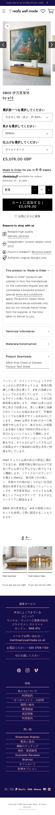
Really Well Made (30, 804)
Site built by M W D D (27, 809)
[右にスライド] (52, 45)
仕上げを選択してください (21, 142)
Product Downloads (18, 356)
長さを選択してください (19, 126)
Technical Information (20, 331)
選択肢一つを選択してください (24, 110)
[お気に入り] (43, 11)
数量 (7, 189)
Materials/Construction (21, 344)
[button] (4, 11)
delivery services (18, 236)
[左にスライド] (3, 45)
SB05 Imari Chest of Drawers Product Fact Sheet (24, 364)
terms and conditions (29, 294)
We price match (41, 252)
